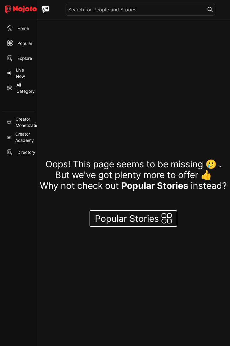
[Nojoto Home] (18, 9)
